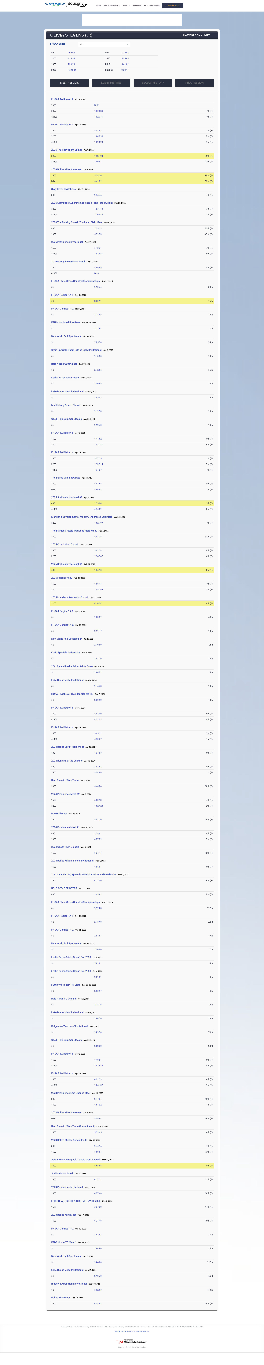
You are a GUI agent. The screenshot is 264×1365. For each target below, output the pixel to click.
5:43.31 (98, 248)
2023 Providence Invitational (67, 1187)
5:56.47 (98, 583)
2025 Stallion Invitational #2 (66, 497)
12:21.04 (72, 70)
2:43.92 (98, 894)
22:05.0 (98, 949)
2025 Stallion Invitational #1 (66, 564)
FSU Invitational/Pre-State (65, 322)
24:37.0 (98, 1032)
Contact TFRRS (139, 1326)
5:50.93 (98, 800)
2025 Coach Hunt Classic (65, 544)
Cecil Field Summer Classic (66, 418)
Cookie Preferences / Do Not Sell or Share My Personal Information (175, 1326)
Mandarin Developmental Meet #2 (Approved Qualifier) (81, 516)
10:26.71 (98, 116)
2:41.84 (98, 766)
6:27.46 (98, 1193)
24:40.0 (98, 1262)
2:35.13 (98, 228)
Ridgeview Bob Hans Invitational (69, 1283)
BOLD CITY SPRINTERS (64, 888)
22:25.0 (98, 425)
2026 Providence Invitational (67, 241)
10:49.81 (98, 253)
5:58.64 (98, 1152)
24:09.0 (98, 700)
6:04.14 (98, 853)
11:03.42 (98, 214)
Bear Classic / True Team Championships (74, 1126)
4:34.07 (98, 470)
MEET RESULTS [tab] (69, 82)
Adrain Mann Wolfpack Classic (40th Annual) (76, 1159)
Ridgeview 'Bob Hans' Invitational (69, 1026)
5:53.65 (98, 1132)
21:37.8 (98, 922)
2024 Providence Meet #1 (65, 827)
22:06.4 (98, 287)
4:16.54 (71, 58)
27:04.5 (98, 383)
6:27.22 (98, 1207)
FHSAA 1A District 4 (62, 124)
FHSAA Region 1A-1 (62, 294)
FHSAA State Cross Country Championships (75, 281)
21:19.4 (98, 328)
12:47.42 (98, 556)
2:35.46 (98, 195)
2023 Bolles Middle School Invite (69, 1140)
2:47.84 (98, 1099)
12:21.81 (98, 444)
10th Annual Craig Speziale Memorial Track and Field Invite (83, 874)
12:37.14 (98, 464)
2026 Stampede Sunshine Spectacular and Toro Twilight (82, 202)
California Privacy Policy (84, 1326)
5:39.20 (71, 64)
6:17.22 (98, 1179)
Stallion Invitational (62, 1173)
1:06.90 (71, 52)
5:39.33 (98, 234)
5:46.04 (98, 786)
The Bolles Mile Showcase (65, 477)
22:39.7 (98, 991)
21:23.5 (98, 370)
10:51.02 (98, 1085)
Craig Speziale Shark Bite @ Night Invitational (76, 349)
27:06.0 (98, 1276)
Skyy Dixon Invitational (63, 189)
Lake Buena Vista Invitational (67, 391)
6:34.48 (98, 1220)
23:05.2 (98, 672)
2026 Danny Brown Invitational (68, 261)
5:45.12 (98, 733)
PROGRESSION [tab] (194, 82)
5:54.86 (98, 772)
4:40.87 (98, 161)
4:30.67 (98, 739)
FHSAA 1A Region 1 (62, 99)
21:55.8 (98, 686)
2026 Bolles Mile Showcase (66, 169)
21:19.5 (98, 314)
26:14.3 (98, 1234)
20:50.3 (98, 397)
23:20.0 (98, 1046)
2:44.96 (98, 1146)
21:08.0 (98, 356)
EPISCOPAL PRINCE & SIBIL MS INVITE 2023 (76, 1201)
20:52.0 (98, 342)
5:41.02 (125, 64)
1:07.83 (98, 752)
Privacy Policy (66, 1326)
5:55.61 (98, 866)
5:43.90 (98, 713)
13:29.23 (98, 806)
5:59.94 (98, 1118)
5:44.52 (98, 438)
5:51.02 (98, 1104)
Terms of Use (101, 1326)
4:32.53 (98, 719)
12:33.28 (98, 111)
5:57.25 (98, 458)
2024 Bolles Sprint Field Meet (67, 746)
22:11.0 (98, 658)
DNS (96, 273)
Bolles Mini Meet (60, 1297)
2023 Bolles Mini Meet (63, 1214)
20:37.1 (125, 70)
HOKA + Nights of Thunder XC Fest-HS (72, 693)
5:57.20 (98, 819)
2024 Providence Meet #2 (65, 794)
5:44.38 (98, 536)
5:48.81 (98, 1060)
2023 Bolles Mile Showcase (66, 1112)
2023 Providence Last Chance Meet (70, 1092)
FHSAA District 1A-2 (62, 308)
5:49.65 (98, 267)
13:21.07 (98, 523)
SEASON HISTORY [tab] (153, 82)
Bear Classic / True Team (65, 780)
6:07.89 (98, 839)
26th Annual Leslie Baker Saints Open (72, 666)
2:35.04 (125, 52)
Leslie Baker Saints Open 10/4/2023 (71, 957)
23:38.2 (98, 617)
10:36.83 (98, 1065)
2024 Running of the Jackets (66, 760)
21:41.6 (98, 1004)
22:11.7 (98, 631)
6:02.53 (98, 1079)
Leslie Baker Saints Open (65, 377)
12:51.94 (98, 589)
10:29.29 (98, 142)
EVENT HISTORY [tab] (111, 82)
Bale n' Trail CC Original (64, 363)
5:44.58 (98, 483)
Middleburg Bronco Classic (66, 405)
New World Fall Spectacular (66, 336)
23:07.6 (98, 1018)
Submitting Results (123, 1326)
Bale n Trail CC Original (64, 998)
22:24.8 (98, 908)
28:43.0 (98, 1248)
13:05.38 (98, 136)
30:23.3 (98, 1290)
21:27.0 (98, 411)
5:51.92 (98, 130)
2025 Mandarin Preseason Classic (70, 597)
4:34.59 (98, 509)
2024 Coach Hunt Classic (65, 846)
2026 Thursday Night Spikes (66, 149)
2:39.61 (98, 833)
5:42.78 (98, 550)
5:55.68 (125, 58)
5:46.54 (98, 489)
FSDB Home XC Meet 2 (64, 1242)
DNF (96, 105)
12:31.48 (98, 208)
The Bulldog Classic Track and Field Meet (74, 530)
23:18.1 (98, 963)
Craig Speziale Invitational (65, 652)
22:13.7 (98, 935)
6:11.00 (98, 880)
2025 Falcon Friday (61, 577)
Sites (111, 1326)
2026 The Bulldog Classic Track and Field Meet (77, 222)
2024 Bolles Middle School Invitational (72, 860)
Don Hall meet (59, 813)
